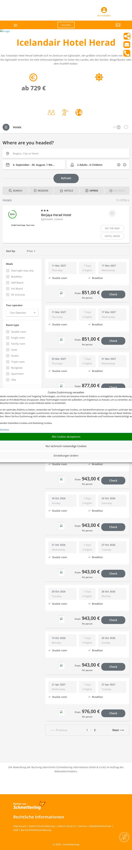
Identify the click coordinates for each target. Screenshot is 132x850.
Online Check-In (66, 826)
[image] (5, 31)
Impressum (19, 826)
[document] (66, 43)
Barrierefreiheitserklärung (36, 830)
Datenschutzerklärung (42, 826)
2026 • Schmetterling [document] (67, 844)
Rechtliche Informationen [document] (38, 817)
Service (83, 826)
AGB (15, 830)
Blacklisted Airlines (100, 826)
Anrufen (66, 25)
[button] (103, 27)
